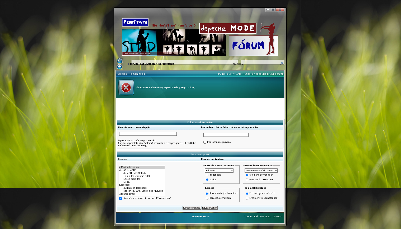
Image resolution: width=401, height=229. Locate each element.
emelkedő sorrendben (261, 179)
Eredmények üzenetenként (263, 197)
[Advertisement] (200, 108)
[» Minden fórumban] (142, 167)
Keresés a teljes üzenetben (223, 193)
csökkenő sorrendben (261, 174)
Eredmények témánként (262, 193)
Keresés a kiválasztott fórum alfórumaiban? (147, 198)
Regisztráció (187, 87)
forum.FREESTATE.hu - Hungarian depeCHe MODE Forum (250, 74)
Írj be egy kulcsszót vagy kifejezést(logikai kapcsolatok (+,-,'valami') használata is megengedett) (150, 141)
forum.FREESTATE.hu (143, 64)
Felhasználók (137, 74)
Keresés (122, 74)
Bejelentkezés (171, 87)
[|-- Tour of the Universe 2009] (142, 176)
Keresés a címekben (220, 197)
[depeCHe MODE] (142, 170)
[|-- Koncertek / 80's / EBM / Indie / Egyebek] (142, 191)
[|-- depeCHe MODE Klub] (142, 173)
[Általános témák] (142, 193)
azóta (213, 179)
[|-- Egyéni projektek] (142, 179)
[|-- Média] (142, 182)
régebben (215, 174)
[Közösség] (142, 184)
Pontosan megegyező (219, 142)
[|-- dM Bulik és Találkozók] (142, 188)
